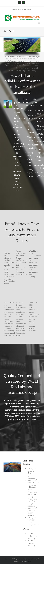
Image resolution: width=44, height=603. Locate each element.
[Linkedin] (23, 2)
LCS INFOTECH (26, 561)
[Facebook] (19, 2)
